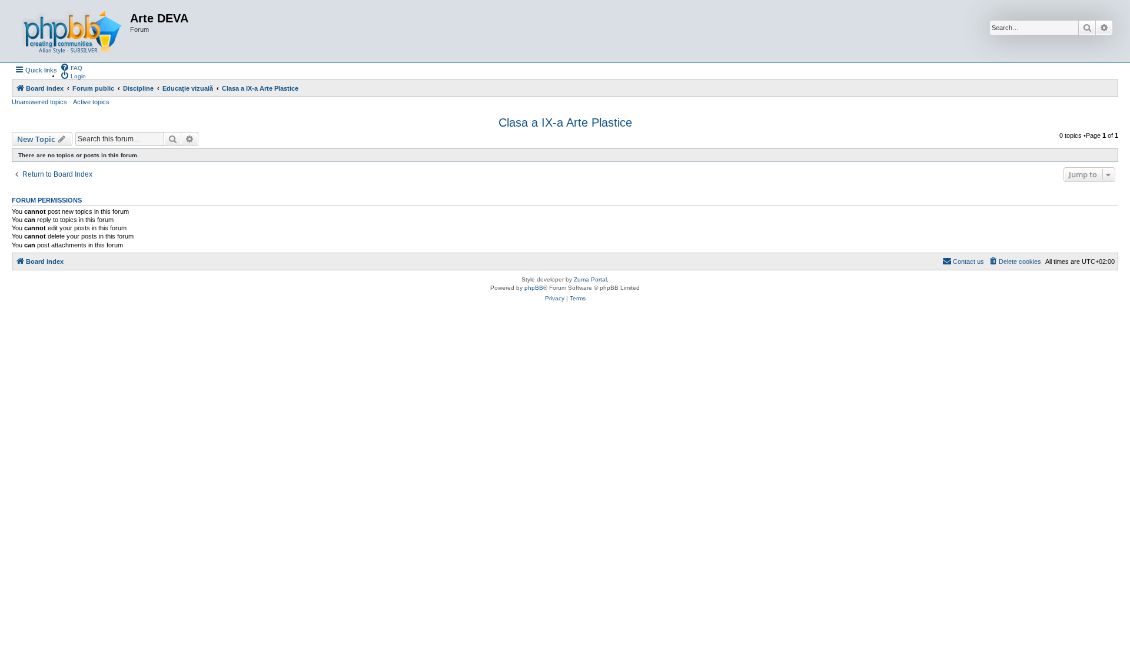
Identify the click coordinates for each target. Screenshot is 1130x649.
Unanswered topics (39, 101)
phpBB (533, 287)
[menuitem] (71, 67)
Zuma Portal (590, 279)
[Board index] (72, 31)
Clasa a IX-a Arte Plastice (565, 122)
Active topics (91, 101)
